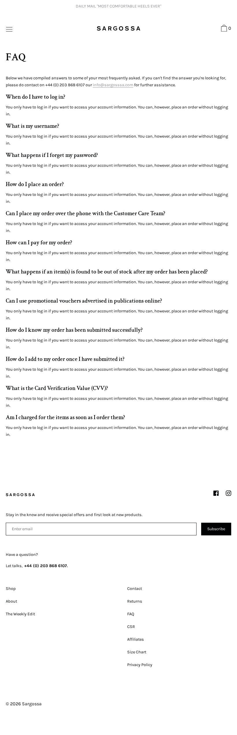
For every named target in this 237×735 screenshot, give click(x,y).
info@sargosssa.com (113, 84)
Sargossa (32, 703)
